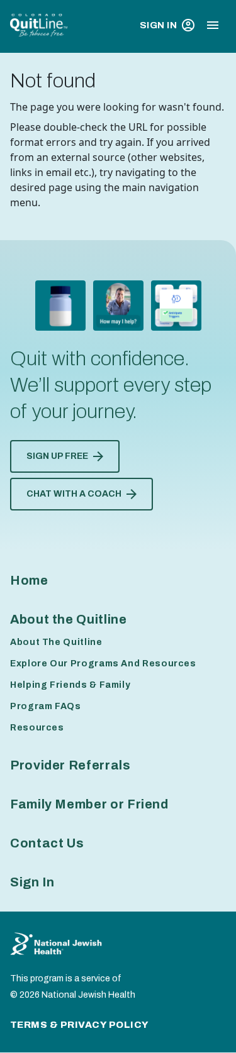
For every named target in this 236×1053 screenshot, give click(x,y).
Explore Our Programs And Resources (103, 663)
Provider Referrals (70, 765)
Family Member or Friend (89, 804)
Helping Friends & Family (70, 685)
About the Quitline (68, 619)
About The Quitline (56, 642)
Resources (37, 727)
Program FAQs (45, 706)
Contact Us (47, 843)
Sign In (158, 25)
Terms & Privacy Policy (79, 1025)
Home (29, 580)
